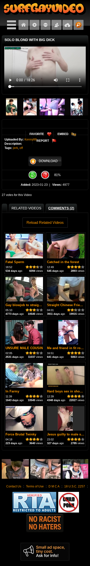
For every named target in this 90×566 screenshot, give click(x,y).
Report (42, 140)
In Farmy (12, 391)
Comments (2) (61, 208)
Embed (63, 134)
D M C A (54, 486)
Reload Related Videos (45, 222)
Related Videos (26, 208)
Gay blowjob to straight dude (28, 305)
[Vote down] (45, 175)
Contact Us (13, 486)
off (21, 148)
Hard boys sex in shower (66, 391)
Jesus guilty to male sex (65, 434)
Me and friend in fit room (66, 348)
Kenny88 (30, 139)
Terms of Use (35, 486)
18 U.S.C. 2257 (74, 486)
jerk (15, 148)
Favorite (37, 134)
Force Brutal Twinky (21, 434)
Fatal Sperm (15, 262)
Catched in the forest (63, 262)
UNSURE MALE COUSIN (24, 348)
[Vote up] (32, 175)
